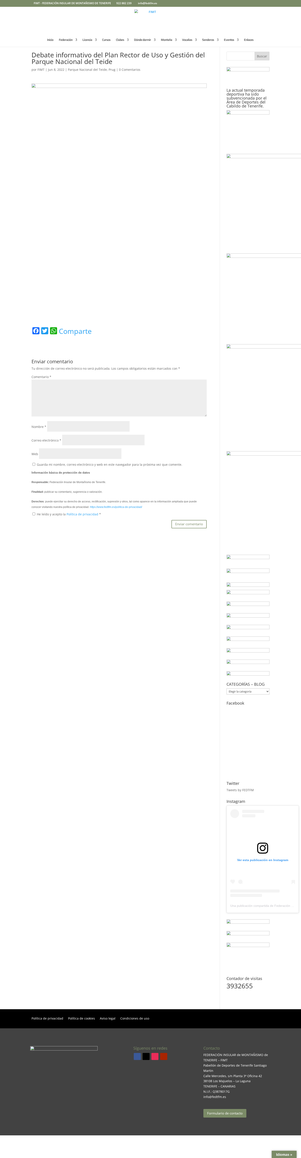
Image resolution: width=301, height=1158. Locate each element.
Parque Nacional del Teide (87, 69)
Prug (112, 69)
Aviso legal (107, 1018)
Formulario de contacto (225, 1113)
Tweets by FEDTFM (240, 790)
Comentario (41, 377)
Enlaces (248, 40)
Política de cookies (81, 1018)
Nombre (39, 427)
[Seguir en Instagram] (154, 1056)
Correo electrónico (46, 440)
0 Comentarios (129, 69)
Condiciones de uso (134, 1018)
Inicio (50, 40)
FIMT (41, 69)
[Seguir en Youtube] (163, 1056)
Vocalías (187, 40)
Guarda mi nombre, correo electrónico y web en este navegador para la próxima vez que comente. (109, 464)
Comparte (75, 331)
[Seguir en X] (146, 1056)
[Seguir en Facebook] (137, 1056)
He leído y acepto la (69, 514)
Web (35, 454)
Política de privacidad (83, 514)
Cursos (106, 40)
